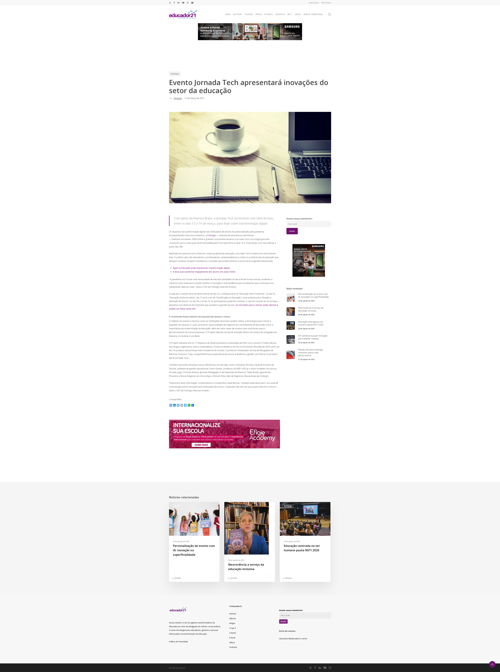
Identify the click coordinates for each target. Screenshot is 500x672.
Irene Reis (233, 578)
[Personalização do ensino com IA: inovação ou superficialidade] (194, 542)
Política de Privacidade (178, 641)
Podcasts (233, 647)
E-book (232, 637)
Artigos (176, 506)
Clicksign (211, 235)
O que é (232, 628)
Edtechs (232, 618)
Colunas (232, 633)
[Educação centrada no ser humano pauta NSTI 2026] (305, 542)
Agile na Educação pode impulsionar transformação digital (201, 268)
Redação (178, 98)
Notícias (175, 73)
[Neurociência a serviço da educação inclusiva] (249, 542)
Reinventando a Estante (239, 506)
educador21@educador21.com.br (293, 638)
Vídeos (232, 642)
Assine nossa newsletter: (299, 218)
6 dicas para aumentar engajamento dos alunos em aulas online (204, 271)
